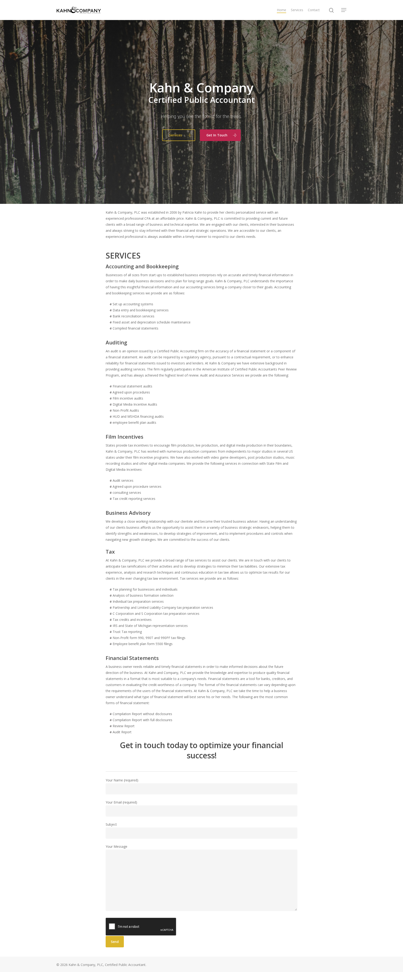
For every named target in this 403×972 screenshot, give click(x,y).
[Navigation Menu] (344, 10)
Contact (314, 10)
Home (281, 10)
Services (297, 10)
